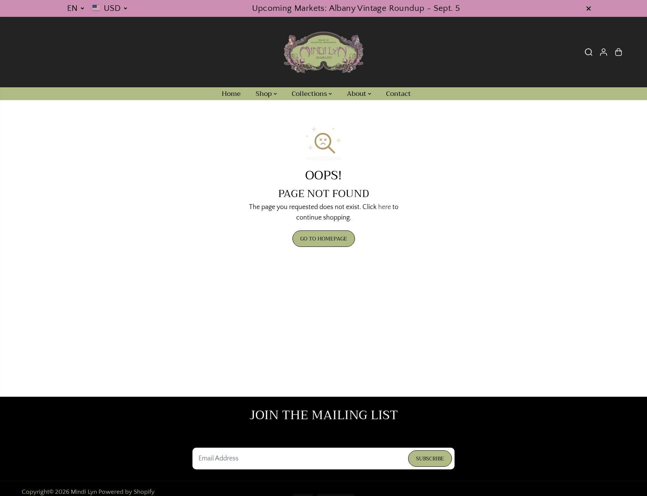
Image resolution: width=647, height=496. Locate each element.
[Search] (588, 52)
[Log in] (603, 52)
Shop (265, 94)
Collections (310, 94)
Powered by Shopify (126, 492)
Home (231, 94)
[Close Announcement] (588, 8)
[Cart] (618, 52)
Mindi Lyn (84, 492)
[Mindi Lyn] (323, 52)
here (384, 207)
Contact (398, 94)
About (357, 94)
